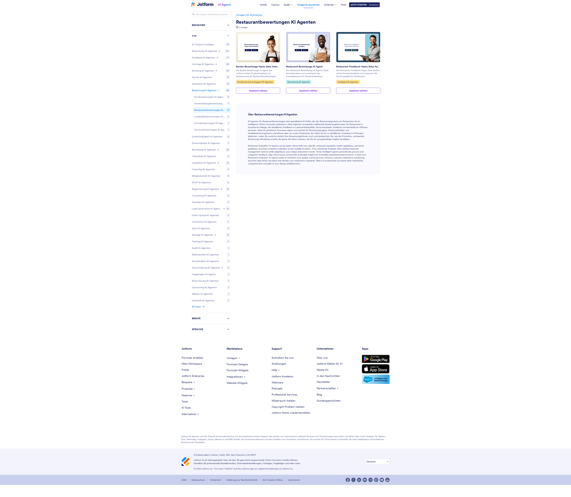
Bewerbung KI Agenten (298, 81)
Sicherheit (215, 479)
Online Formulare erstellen (277, 460)
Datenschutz (198, 479)
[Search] (193, 14)
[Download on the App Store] (376, 368)
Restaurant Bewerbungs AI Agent (304, 66)
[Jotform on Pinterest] (376, 480)
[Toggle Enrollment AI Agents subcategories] (222, 267)
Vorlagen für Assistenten (249, 14)
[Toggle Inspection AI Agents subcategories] (218, 162)
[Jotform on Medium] (365, 480)
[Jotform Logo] (202, 4)
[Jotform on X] (353, 480)
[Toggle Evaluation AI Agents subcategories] (218, 90)
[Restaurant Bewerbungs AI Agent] (308, 47)
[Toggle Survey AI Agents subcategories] (216, 64)
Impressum (294, 479)
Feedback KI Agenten (348, 81)
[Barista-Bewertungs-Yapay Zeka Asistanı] (258, 47)
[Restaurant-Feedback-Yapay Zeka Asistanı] (358, 47)
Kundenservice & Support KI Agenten (255, 81)
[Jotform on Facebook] (348, 480)
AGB (184, 479)
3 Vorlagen (243, 27)
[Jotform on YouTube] (382, 480)
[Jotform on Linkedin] (359, 480)
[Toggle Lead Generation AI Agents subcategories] (224, 208)
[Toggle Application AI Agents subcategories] (219, 50)
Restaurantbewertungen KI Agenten (276, 22)
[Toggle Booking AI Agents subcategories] (216, 70)
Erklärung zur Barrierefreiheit (241, 479)
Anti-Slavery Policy (272, 479)
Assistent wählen (258, 90)
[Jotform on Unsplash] (387, 480)
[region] (211, 177)
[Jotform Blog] (370, 480)
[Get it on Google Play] (376, 359)
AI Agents (224, 4)
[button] (211, 329)
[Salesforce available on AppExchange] (376, 379)
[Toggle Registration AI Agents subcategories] (221, 188)
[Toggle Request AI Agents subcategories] (215, 234)
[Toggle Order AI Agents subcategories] (218, 149)
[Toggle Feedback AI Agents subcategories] (217, 57)
